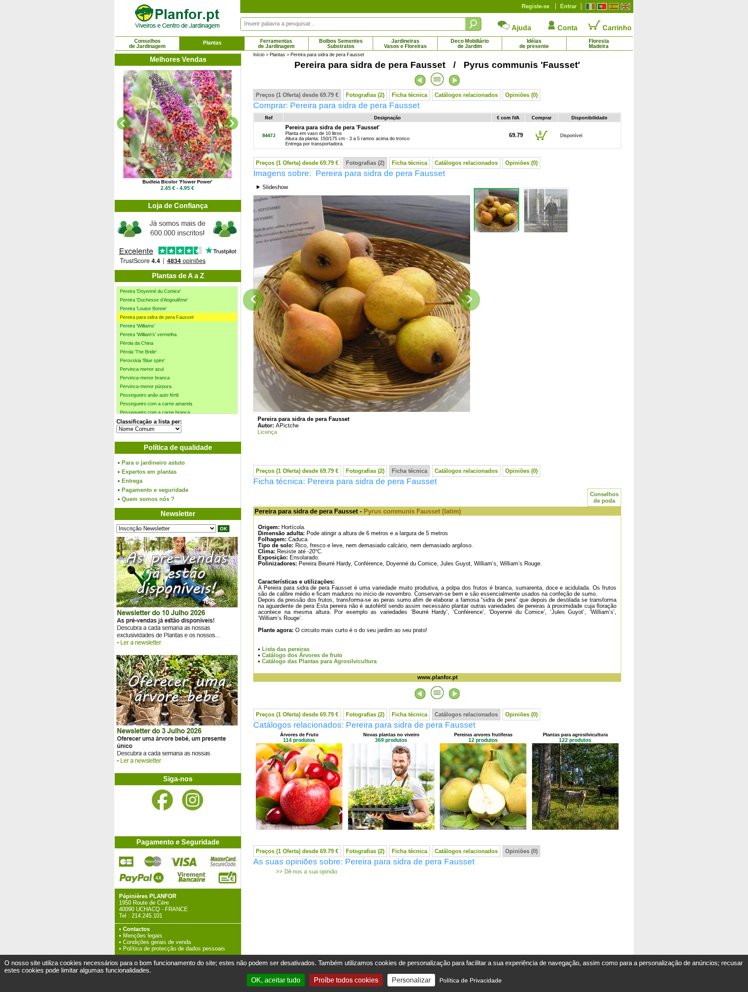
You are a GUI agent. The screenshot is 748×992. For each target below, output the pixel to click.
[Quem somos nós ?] (177, 241)
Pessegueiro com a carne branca (155, 412)
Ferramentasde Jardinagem (276, 43)
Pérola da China (136, 343)
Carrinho (616, 28)
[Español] (613, 6)
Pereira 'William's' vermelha (148, 334)
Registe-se (535, 6)
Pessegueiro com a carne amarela (156, 403)
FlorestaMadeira (599, 43)
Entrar (568, 6)
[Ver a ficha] (177, 124)
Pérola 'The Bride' (138, 351)
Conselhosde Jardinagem (147, 43)
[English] (624, 6)
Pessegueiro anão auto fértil (149, 395)
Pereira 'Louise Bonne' (143, 308)
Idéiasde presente (534, 43)
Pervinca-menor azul (142, 369)
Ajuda (520, 28)
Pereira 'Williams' (137, 325)
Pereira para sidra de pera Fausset (156, 317)
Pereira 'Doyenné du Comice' (150, 291)
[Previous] (123, 123)
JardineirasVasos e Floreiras (405, 43)
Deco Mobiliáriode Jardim (470, 43)
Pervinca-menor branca (145, 377)
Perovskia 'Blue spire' (142, 360)
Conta (566, 28)
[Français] (589, 6)
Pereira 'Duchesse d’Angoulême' (154, 299)
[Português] (601, 6)
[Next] (231, 123)
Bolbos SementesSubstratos (341, 43)
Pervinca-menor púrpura (145, 386)
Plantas (212, 43)
